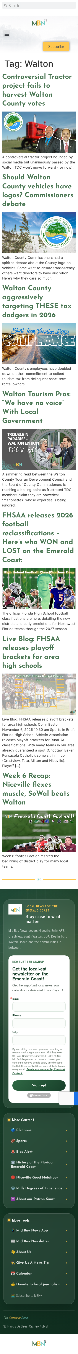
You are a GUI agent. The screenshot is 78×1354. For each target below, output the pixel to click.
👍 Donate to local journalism (35, 1284)
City (15, 1032)
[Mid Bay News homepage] (15, 909)
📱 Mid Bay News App (29, 1230)
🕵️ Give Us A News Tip (30, 1263)
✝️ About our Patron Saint (33, 1199)
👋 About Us (21, 1252)
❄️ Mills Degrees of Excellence (36, 1188)
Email (16, 999)
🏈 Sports (19, 1141)
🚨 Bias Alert (21, 1152)
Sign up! (39, 1085)
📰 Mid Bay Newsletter (30, 1241)
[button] (6, 33)
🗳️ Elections (21, 1130)
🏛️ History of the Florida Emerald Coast (32, 1165)
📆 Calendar (21, 1273)
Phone (16, 1015)
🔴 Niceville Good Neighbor (34, 1177)
